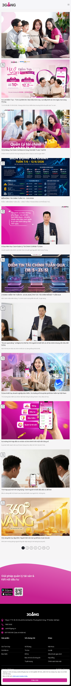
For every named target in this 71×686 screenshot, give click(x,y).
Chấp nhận (34, 680)
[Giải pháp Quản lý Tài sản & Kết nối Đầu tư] (10, 4)
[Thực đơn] (68, 4)
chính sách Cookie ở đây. (20, 676)
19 (44, 548)
